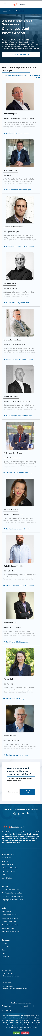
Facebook (7, 1006)
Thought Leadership (9, 921)
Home (5, 11)
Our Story (5, 943)
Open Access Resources (10, 918)
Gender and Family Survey (11, 932)
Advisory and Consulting (10, 868)
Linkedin (26, 1006)
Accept (16, 1033)
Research (5, 861)
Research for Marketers (10, 925)
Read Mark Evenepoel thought (17, 133)
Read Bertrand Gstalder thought (18, 190)
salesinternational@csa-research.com (15, 988)
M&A (3, 875)
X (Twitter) (7, 1011)
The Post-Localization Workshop (12, 893)
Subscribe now (28, 792)
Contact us (5, 957)
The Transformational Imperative (13, 896)
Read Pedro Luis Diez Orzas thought (20, 472)
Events (4, 953)
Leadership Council (8, 871)
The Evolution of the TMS (10, 890)
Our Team (5, 947)
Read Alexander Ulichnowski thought (20, 246)
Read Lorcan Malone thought (17, 755)
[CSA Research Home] (21, 4)
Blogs (4, 950)
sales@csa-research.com (10, 976)
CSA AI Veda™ (6, 858)
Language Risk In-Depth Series (12, 900)
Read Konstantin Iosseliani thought (19, 359)
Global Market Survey (9, 915)
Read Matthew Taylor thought (17, 303)
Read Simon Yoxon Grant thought (19, 416)
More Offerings (7, 878)
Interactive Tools (7, 864)
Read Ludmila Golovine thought (18, 529)
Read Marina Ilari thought (16, 698)
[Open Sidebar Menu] (5, 3)
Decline (25, 1033)
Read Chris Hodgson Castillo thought (20, 585)
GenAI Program (7, 911)
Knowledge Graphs (8, 928)
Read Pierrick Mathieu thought (17, 642)
